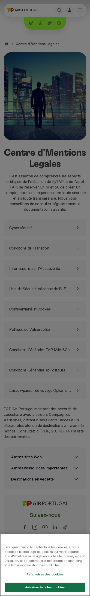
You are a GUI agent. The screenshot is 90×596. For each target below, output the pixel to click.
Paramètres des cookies (45, 574)
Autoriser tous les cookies (45, 587)
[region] (45, 565)
